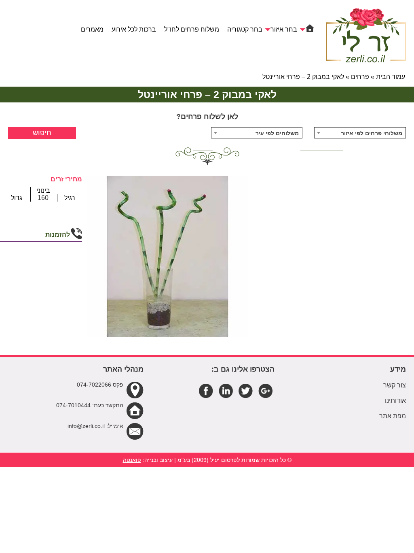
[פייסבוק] (206, 390)
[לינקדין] (226, 390)
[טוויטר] (246, 390)
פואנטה (132, 460)
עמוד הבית (390, 76)
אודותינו (395, 400)
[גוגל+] (265, 390)
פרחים (360, 76)
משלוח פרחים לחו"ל (191, 29)
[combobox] (360, 132)
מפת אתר (392, 416)
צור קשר (394, 385)
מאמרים (92, 29)
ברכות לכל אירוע (134, 29)
